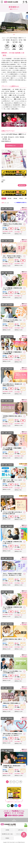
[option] (14, 22)
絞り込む (24, 835)
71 (20, 781)
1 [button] (12, 34)
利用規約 (7, 838)
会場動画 (14, 49)
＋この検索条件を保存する (20, 202)
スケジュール (7, 49)
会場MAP (21, 49)
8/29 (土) (21, 198)
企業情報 (7, 829)
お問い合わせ (20, 829)
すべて (3, 198)
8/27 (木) (9, 198)
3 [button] (15, 34)
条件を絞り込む (22, 185)
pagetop (14, 820)
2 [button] (14, 34)
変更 (24, 176)
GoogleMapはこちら (11, 145)
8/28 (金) (15, 198)
